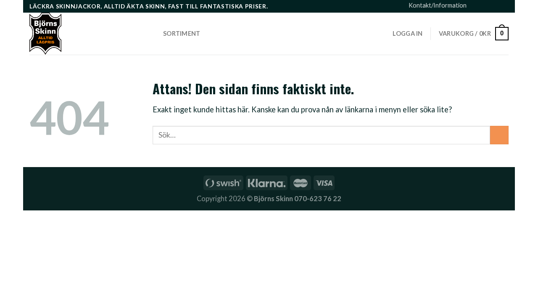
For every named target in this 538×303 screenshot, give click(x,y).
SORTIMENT (181, 33)
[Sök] (150, 33)
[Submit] (499, 135)
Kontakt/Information (438, 5)
